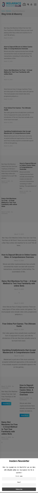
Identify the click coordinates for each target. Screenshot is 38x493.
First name (19, 476)
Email (19, 482)
